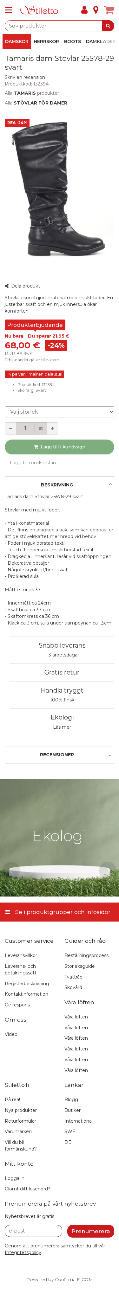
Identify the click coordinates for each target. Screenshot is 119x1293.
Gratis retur (62, 672)
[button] (25, 77)
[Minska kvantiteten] (10, 428)
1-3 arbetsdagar (62, 655)
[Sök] (108, 25)
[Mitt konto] (84, 10)
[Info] (95, 10)
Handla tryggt (62, 690)
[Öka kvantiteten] (52, 428)
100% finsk (62, 700)
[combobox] (59, 25)
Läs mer (62, 727)
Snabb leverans (62, 645)
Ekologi (62, 717)
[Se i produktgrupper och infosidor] (10, 10)
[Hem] (39, 10)
